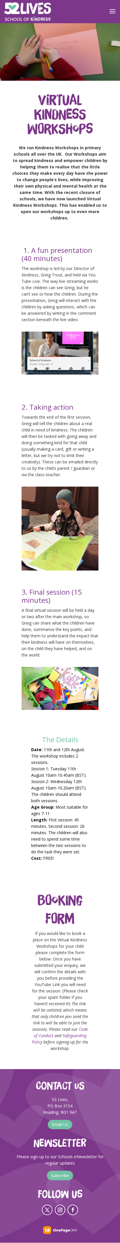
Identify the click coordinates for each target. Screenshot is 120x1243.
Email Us (60, 1124)
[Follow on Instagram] (60, 1210)
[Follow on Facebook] (73, 1210)
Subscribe (60, 1175)
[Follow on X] (47, 1210)
